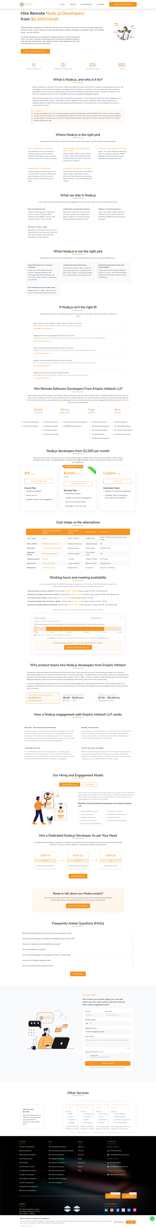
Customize (120, 1222)
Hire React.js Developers (31, 422)
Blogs (80, 1158)
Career (80, 1166)
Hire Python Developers (50, 422)
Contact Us (117, 481)
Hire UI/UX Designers (120, 422)
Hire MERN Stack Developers (72, 426)
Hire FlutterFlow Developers (100, 426)
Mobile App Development (27, 1154)
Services (22, 1141)
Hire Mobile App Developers (101, 438)
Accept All (131, 1222)
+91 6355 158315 (115, 1162)
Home (62, 4)
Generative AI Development (28, 1186)
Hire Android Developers (99, 430)
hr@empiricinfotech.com (117, 1174)
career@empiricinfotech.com (119, 1166)
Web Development (25, 1150)
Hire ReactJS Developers (57, 1170)
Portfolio (81, 1150)
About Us (81, 1146)
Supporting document (94, 1051)
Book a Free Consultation (122, 4)
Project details (89, 1036)
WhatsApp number (91, 1019)
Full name (88, 1011)
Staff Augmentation (25, 1158)
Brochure (81, 1154)
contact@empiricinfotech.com (119, 1154)
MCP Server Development (27, 1190)
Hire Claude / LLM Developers (123, 430)
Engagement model (91, 1028)
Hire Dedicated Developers (122, 426)
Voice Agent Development (28, 1178)
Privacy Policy (30, 1226)
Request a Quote (107, 1063)
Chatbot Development (26, 1182)
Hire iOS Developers (98, 434)
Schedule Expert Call (38, 481)
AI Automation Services (27, 1166)
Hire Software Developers (122, 434)
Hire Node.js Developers (51, 434)
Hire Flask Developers (50, 430)
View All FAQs (78, 974)
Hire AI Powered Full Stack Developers (75, 422)
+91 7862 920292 (115, 1150)
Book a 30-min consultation (78, 906)
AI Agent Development (26, 1174)
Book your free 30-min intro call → (78, 647)
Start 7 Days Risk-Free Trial (35, 51)
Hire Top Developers (78, 876)
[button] (87, 1023)
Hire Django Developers (50, 426)
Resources (81, 1162)
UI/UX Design (23, 1162)
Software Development (27, 1146)
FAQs (80, 1170)
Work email (108, 1011)
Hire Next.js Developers (30, 426)
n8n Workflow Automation (27, 1170)
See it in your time (40, 618)
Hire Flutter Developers (99, 422)
